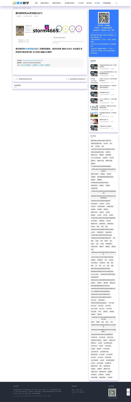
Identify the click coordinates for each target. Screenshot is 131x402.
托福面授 (93, 176)
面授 (106, 226)
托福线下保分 (94, 371)
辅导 (92, 265)
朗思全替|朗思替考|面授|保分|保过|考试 (100, 285)
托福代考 (109, 174)
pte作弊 (105, 215)
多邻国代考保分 (69, 3)
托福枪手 (99, 282)
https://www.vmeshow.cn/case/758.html (33, 60)
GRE (106, 260)
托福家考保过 (100, 232)
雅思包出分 (112, 282)
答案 (103, 322)
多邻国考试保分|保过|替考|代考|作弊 (99, 182)
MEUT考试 (93, 305)
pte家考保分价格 (104, 351)
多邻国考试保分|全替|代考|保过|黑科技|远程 (101, 235)
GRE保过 (102, 203)
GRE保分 (108, 220)
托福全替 (93, 209)
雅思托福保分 (102, 377)
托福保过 (108, 185)
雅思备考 (110, 371)
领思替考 (93, 314)
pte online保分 (94, 274)
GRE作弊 (93, 206)
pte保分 (93, 226)
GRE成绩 (110, 377)
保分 (111, 143)
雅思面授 (99, 179)
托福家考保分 (108, 232)
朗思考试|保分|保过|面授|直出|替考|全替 (100, 268)
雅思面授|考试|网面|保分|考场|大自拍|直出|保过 (102, 271)
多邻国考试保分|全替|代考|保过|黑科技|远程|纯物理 (103, 218)
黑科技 (106, 240)
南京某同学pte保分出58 (25, 79)
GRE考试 (111, 260)
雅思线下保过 (94, 212)
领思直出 (112, 311)
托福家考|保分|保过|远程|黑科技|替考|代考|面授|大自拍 (103, 253)
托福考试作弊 (94, 246)
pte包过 (108, 203)
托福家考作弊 (94, 188)
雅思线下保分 (94, 223)
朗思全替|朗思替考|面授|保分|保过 (105, 176)
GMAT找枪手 (108, 357)
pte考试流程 (100, 363)
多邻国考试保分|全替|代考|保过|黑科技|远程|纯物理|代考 (103, 192)
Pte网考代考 (94, 337)
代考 (114, 238)
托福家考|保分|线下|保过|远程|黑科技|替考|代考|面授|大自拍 (103, 318)
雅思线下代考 (107, 368)
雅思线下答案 (109, 160)
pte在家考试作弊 (108, 343)
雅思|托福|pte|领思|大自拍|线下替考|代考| (101, 140)
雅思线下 (101, 246)
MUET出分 (101, 308)
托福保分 (101, 185)
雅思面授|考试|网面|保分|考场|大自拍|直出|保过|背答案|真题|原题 (103, 196)
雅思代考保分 (57, 3)
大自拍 (96, 240)
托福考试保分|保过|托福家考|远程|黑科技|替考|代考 (103, 288)
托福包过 (101, 212)
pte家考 (100, 343)
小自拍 (102, 243)
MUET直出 (111, 302)
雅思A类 (108, 246)
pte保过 (111, 215)
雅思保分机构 (94, 366)
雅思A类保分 (102, 223)
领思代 (92, 322)
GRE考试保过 (94, 262)
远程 (102, 226)
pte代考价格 (106, 348)
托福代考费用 (94, 377)
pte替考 (108, 212)
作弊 (103, 146)
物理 (92, 240)
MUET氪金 (93, 311)
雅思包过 (47, 65)
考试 (112, 322)
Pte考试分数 (102, 337)
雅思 (100, 366)
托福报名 (93, 368)
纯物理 (97, 322)
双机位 (92, 243)
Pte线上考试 (94, 345)
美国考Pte (93, 343)
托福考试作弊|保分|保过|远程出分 (99, 302)
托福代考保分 (44, 3)
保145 (107, 322)
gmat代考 (100, 357)
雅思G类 (114, 246)
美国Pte (105, 340)
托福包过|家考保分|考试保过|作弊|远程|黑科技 (102, 334)
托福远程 (99, 209)
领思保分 (105, 311)
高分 (111, 240)
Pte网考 (101, 345)
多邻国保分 (101, 220)
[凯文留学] (21, 4)
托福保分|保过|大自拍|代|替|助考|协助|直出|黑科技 (103, 280)
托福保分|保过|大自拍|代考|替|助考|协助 (100, 294)
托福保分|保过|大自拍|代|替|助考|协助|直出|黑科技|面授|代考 (103, 170)
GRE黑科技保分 (101, 206)
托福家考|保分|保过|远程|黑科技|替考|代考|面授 (102, 229)
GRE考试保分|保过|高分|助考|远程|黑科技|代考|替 (102, 149)
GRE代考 (89, 3)
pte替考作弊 (108, 363)
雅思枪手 (93, 179)
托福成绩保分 (109, 243)
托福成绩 (99, 368)
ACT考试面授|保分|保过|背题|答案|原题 (100, 291)
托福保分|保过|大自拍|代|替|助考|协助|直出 (101, 297)
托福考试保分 (101, 300)
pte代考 (99, 215)
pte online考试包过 (25, 65)
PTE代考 (81, 3)
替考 (98, 226)
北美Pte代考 (110, 337)
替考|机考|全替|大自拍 (96, 143)
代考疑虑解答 (107, 3)
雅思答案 (106, 282)
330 (96, 265)
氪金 (108, 262)
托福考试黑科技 (94, 277)
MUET (99, 311)
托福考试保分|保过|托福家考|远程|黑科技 (100, 200)
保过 (92, 146)
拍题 (112, 265)
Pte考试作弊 (108, 345)
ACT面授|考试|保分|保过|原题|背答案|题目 (101, 166)
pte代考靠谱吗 (94, 360)
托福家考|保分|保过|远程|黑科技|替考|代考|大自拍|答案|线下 (103, 330)
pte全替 (41, 65)
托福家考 (93, 260)
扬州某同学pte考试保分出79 (78, 79)
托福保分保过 (110, 206)
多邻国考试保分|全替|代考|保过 (107, 274)
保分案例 (97, 3)
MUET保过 (108, 305)
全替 (92, 249)
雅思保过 (93, 163)
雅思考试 (99, 348)
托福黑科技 (100, 260)
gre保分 (93, 232)
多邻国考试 (93, 374)
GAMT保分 (93, 300)
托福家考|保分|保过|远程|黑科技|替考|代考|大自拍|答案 (103, 325)
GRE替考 (97, 146)
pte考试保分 (30, 49)
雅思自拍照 (108, 154)
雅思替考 (101, 154)
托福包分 (93, 282)
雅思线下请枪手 (94, 174)
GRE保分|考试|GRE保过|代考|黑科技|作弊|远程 (102, 257)
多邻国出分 (101, 374)
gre (104, 265)
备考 (112, 262)
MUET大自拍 (94, 308)
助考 (101, 240)
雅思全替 (106, 209)
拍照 (108, 265)
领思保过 (99, 314)
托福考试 (108, 374)
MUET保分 (100, 305)
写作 (100, 265)
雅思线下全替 (100, 160)
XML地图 (45, 395)
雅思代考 (108, 152)
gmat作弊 (101, 354)
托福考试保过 (94, 185)
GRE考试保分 (94, 203)
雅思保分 (93, 215)
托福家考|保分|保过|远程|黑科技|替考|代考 (101, 238)
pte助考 (102, 360)
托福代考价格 (107, 366)
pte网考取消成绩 (110, 360)
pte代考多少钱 (94, 351)
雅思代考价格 (102, 371)
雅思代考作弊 (94, 354)
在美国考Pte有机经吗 (96, 340)
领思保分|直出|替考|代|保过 (97, 152)
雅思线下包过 (94, 154)
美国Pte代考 (112, 340)
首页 (36, 3)
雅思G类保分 (110, 223)
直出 (97, 243)
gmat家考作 (109, 354)
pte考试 (93, 363)
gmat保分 (93, 357)
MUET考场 (109, 308)
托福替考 (103, 174)
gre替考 (93, 348)
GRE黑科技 (102, 262)
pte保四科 (35, 65)
